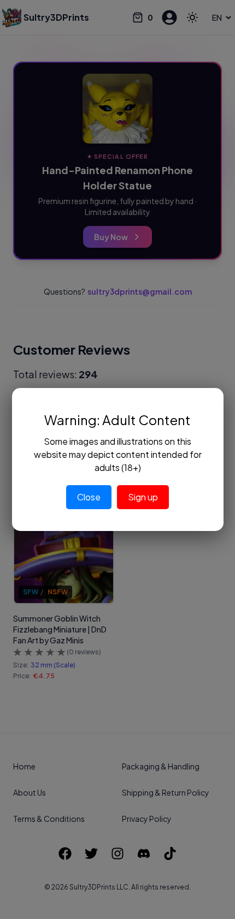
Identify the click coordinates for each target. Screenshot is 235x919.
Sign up (143, 497)
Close (89, 497)
